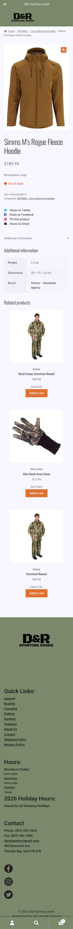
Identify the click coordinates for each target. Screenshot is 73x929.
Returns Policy (14, 745)
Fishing (9, 714)
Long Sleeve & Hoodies (43, 31)
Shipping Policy (15, 739)
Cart (56, 920)
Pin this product (19, 219)
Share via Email (19, 224)
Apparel (9, 698)
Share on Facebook (21, 214)
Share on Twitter (20, 210)
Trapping (10, 724)
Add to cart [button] (37, 393)
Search (36, 923)
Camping (10, 709)
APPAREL (22, 31)
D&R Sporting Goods (36, 4)
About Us (10, 729)
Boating (9, 703)
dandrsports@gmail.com (21, 841)
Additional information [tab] (18, 238)
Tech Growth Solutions (47, 916)
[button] (63, 50)
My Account (12, 923)
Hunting (9, 719)
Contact (9, 734)
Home (11, 31)
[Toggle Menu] (5, 4)
